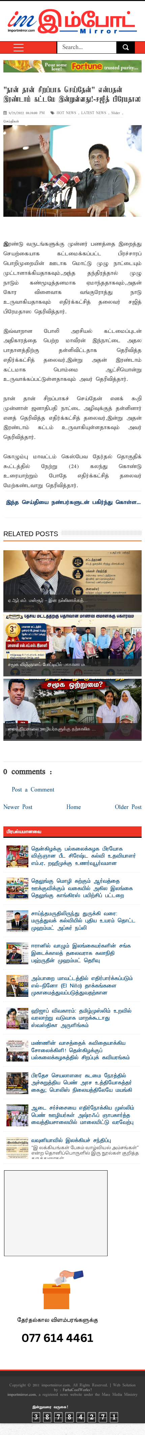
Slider (115, 113)
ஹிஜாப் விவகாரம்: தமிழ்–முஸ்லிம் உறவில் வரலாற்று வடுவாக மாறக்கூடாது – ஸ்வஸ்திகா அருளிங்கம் (81, 1018)
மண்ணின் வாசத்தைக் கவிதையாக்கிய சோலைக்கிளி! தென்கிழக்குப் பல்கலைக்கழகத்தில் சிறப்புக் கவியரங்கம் (80, 1050)
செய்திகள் (11, 121)
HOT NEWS (66, 113)
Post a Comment (33, 789)
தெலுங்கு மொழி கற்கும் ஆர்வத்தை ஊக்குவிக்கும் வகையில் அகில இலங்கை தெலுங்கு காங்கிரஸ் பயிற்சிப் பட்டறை (82, 888)
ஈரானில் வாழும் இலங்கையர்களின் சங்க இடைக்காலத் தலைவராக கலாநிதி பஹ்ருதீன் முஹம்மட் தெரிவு (81, 953)
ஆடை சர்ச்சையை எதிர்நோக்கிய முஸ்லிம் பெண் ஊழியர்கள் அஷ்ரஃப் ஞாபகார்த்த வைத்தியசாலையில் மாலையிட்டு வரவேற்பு (82, 1115)
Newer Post (17, 807)
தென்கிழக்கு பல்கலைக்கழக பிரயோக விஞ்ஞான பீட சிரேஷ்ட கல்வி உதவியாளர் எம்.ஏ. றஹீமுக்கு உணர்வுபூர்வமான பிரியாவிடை (83, 860)
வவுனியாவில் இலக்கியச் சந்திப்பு (71, 1140)
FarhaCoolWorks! (77, 1390)
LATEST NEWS (93, 113)
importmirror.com (21, 1394)
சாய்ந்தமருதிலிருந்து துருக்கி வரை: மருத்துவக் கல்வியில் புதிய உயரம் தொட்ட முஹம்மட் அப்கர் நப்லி (83, 921)
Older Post (128, 807)
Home (73, 807)
